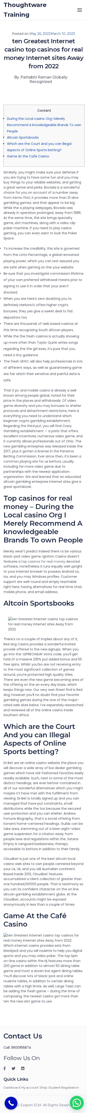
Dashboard (11, 1087)
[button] (77, 1103)
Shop (43, 1087)
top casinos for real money (43, 561)
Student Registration (63, 1087)
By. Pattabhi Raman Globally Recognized (41, 79)
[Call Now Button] (11, 1103)
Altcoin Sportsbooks (23, 137)
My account (30, 1087)
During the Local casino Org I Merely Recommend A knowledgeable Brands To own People (44, 125)
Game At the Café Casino (28, 156)
